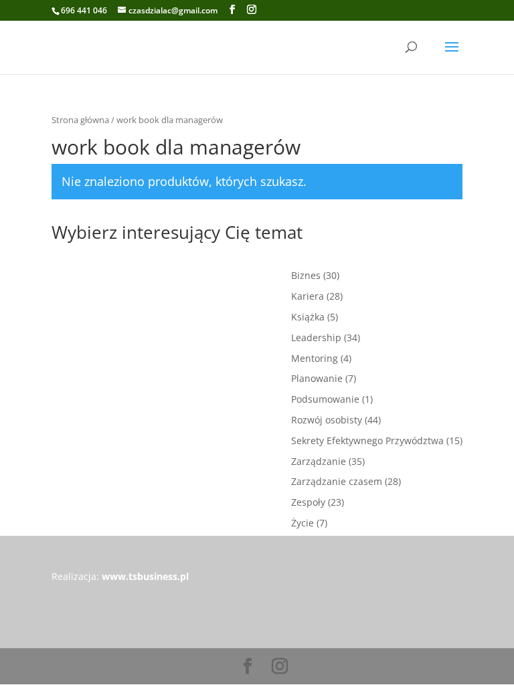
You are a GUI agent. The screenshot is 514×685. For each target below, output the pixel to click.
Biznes (306, 275)
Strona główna (80, 120)
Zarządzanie (318, 461)
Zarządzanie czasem (336, 481)
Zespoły (308, 502)
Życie (302, 522)
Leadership (316, 337)
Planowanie (317, 378)
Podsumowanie (325, 399)
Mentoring (314, 358)
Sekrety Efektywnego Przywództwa (367, 440)
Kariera (307, 296)
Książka (308, 316)
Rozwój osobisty (326, 419)
